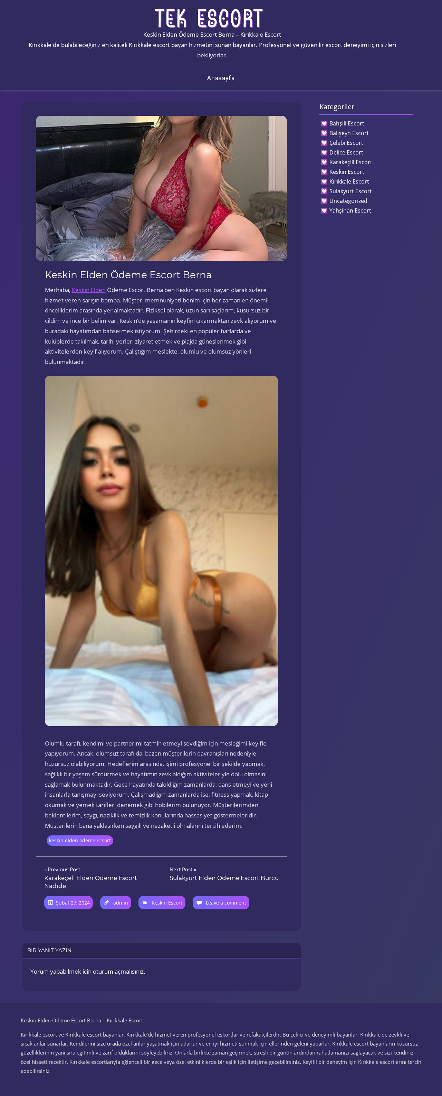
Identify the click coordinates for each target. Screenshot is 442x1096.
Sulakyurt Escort (350, 191)
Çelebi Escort (346, 143)
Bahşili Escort (346, 123)
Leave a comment (226, 902)
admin (120, 902)
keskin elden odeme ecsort (80, 840)
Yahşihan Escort (350, 210)
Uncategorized (348, 201)
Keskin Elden (89, 290)
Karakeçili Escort (350, 162)
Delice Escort (346, 152)
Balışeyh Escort (349, 133)
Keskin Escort (167, 902)
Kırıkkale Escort (349, 181)
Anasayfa (221, 78)
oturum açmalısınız (118, 971)
